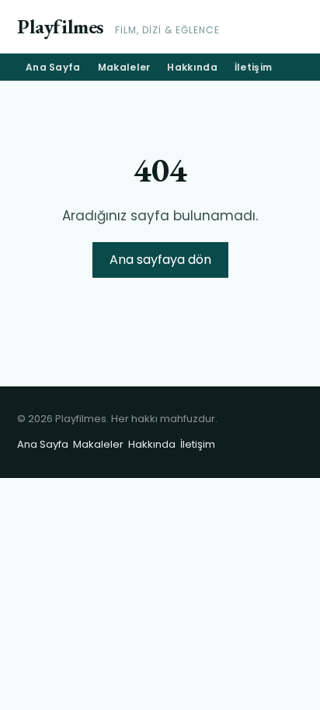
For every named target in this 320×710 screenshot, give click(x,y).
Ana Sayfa (53, 67)
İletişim (253, 67)
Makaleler (124, 67)
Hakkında (192, 67)
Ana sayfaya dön (160, 259)
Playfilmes (60, 26)
